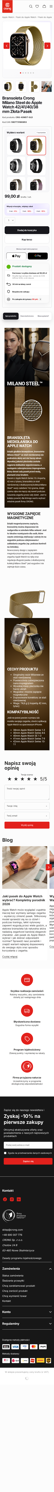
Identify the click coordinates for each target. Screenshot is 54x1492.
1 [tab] (20, 73)
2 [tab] (23, 73)
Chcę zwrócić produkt (14, 1291)
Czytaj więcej (9, 956)
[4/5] (28, 779)
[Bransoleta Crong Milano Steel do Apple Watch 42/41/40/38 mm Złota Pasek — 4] (47, 86)
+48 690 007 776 (12, 1235)
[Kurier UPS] (48, 1360)
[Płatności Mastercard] (34, 1346)
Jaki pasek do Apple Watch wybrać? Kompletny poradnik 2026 (23, 900)
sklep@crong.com (12, 1229)
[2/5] (16, 779)
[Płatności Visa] (15, 1346)
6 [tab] (33, 73)
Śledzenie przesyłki (13, 1280)
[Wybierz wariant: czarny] (36, 165)
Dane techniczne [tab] (27, 316)
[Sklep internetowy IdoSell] (27, 1378)
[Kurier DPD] (15, 1360)
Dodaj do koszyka (27, 230)
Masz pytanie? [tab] (43, 316)
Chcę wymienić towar (14, 1296)
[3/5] (22, 779)
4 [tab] (28, 73)
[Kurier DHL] (40, 1360)
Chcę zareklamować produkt (18, 1286)
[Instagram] (12, 1199)
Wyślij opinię (27, 825)
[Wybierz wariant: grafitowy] (16, 145)
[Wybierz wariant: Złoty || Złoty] (36, 145)
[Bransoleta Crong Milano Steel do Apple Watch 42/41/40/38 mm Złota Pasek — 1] (8, 86)
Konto (6, 1312)
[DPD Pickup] (6, 1360)
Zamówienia (11, 1268)
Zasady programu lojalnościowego (22, 1258)
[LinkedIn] (19, 1199)
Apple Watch (8, 17)
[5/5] (35, 779)
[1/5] (9, 779)
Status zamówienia (12, 1275)
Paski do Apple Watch (26, 17)
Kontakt (6, 1301)
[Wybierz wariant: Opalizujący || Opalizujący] (36, 186)
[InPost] (24, 1360)
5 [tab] (30, 73)
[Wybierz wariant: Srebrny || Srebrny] (16, 165)
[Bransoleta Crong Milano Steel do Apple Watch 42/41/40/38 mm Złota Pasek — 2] (21, 86)
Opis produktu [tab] (10, 316)
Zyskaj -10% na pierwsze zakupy (23, 1119)
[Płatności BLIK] (6, 1346)
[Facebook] (5, 1199)
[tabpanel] (27, 45)
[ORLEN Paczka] (32, 1360)
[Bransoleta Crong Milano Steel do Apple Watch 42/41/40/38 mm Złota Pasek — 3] (34, 86)
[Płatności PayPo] (43, 1346)
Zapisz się (28, 1161)
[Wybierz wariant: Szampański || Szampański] (16, 186)
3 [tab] (25, 73)
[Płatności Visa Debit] (24, 1346)
